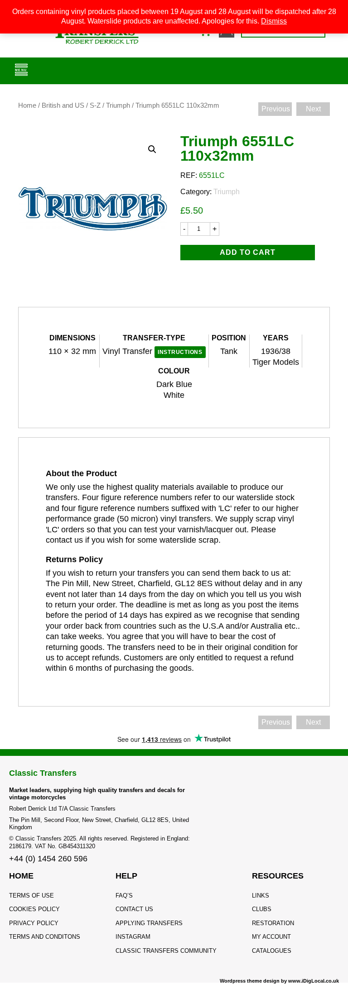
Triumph (118, 105)
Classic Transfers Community (166, 950)
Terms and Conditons (44, 936)
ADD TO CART (248, 252)
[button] (152, 149)
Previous (275, 109)
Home (27, 105)
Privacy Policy (33, 923)
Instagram (133, 936)
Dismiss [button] (274, 21)
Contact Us (134, 909)
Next (313, 109)
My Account (271, 936)
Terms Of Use (31, 895)
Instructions (180, 352)
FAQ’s (124, 895)
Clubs (261, 909)
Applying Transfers (149, 923)
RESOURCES (278, 875)
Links (260, 895)
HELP (126, 875)
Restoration (273, 923)
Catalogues (271, 950)
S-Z (95, 105)
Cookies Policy (34, 909)
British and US (63, 105)
